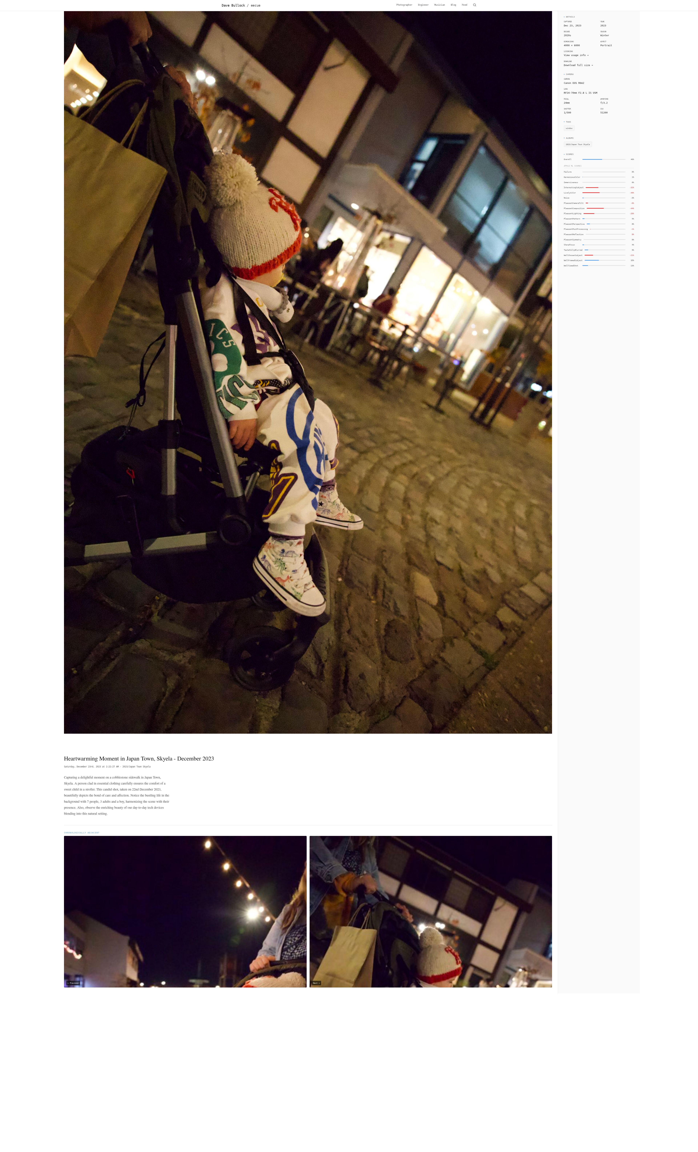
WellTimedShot (571, 265)
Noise (566, 198)
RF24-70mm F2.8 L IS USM (580, 92)
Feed (464, 5)
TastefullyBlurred (573, 250)
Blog (453, 5)
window (569, 128)
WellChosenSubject (573, 255)
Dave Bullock (241, 5)
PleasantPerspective (574, 224)
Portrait (606, 45)
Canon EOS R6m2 (574, 83)
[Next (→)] (503, 380)
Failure (567, 172)
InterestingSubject (573, 187)
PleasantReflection (573, 234)
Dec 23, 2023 (572, 25)
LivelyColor (570, 193)
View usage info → (576, 55)
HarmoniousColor (572, 177)
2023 (603, 25)
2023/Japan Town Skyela (137, 766)
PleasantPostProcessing (576, 229)
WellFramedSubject (573, 260)
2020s (567, 35)
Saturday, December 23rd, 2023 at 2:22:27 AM (91, 766)
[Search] (474, 5)
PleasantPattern (572, 219)
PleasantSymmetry (572, 239)
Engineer (423, 5)
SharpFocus (569, 245)
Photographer (404, 5)
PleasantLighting (572, 213)
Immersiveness (571, 182)
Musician (439, 5)
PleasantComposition (574, 208)
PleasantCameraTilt (573, 203)
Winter (604, 35)
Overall (567, 159)
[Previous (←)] (113, 380)
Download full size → (578, 65)
